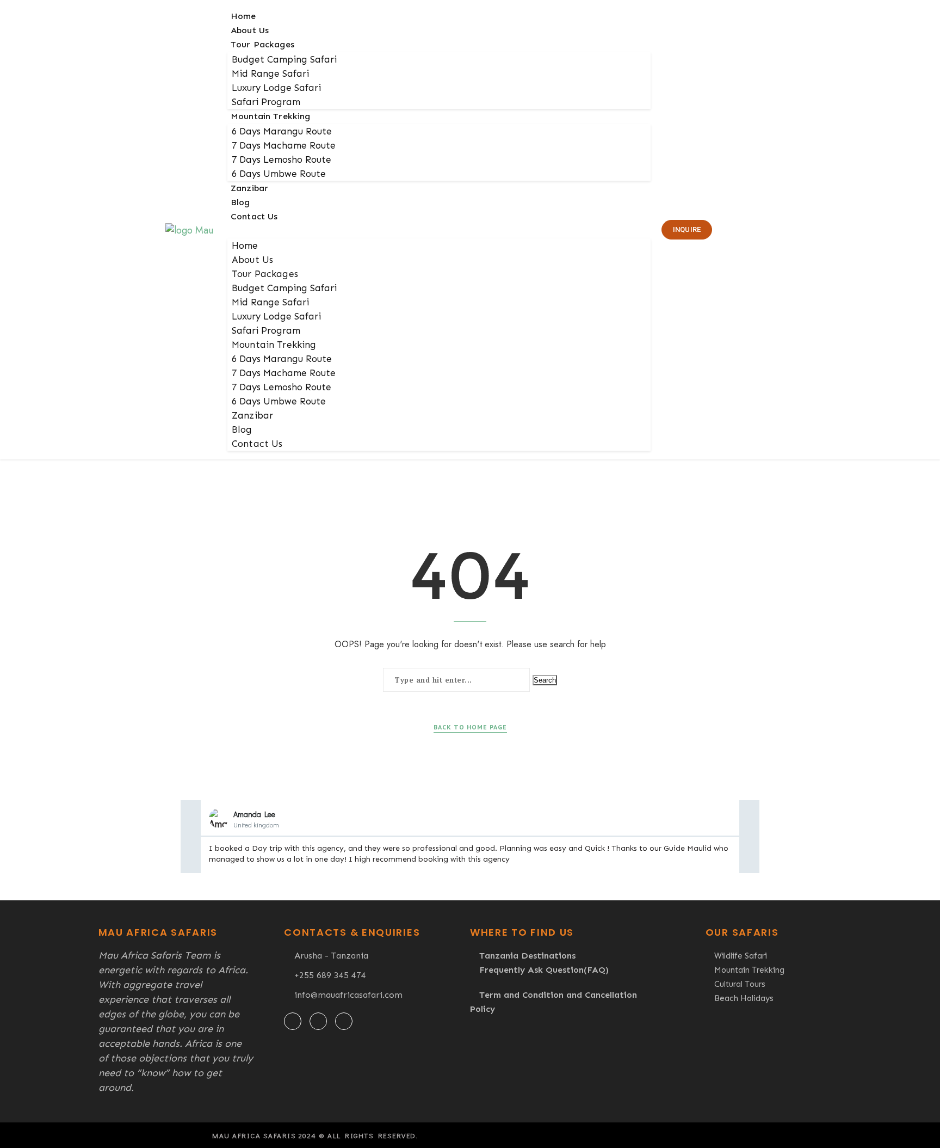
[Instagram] (318, 1021)
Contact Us (254, 216)
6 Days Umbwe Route (279, 173)
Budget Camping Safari (284, 59)
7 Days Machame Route (284, 145)
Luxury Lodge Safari (276, 87)
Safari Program (266, 101)
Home (243, 16)
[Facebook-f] (292, 1021)
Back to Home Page (470, 727)
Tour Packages (262, 44)
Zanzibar (249, 188)
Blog (240, 202)
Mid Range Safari (270, 73)
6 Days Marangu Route (282, 131)
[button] (439, 230)
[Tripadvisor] (343, 1021)
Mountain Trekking (271, 116)
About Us (250, 30)
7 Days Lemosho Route (281, 159)
